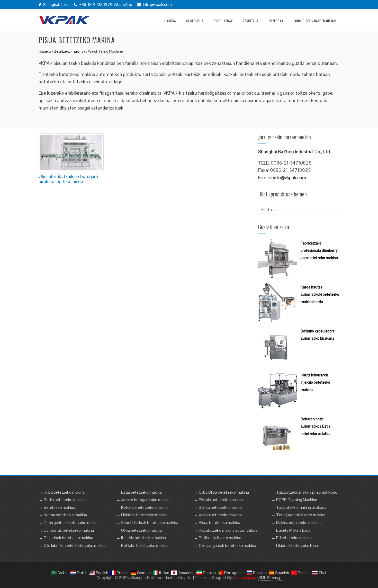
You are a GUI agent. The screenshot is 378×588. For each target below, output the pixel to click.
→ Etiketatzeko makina (291, 537)
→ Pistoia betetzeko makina (218, 499)
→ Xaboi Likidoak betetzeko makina (147, 522)
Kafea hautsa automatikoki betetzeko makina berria (320, 294)
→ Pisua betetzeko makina (217, 522)
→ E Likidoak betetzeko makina (66, 537)
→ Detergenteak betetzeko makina (69, 522)
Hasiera (170, 20)
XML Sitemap (270, 577)
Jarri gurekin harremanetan (314, 20)
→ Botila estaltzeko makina (217, 537)
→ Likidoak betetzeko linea (294, 545)
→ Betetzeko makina (57, 507)
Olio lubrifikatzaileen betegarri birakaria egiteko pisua (68, 178)
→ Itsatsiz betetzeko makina (141, 537)
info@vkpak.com (157, 4)
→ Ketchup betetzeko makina (142, 507)
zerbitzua (250, 20)
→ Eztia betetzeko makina (139, 492)
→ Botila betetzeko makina (62, 499)
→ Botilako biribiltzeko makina (142, 545)
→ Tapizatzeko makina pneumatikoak (304, 492)
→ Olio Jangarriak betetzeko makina (225, 545)
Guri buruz (194, 20)
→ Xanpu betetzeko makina (218, 515)
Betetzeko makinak (69, 51)
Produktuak (223, 20)
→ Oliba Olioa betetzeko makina (221, 492)
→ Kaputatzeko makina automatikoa (225, 530)
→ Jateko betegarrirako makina (143, 499)
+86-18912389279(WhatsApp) (105, 4)
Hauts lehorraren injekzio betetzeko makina (315, 382)
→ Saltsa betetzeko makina (218, 507)
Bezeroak (276, 20)
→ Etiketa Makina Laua (290, 530)
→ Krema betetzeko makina (63, 515)
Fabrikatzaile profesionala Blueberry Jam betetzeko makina (319, 250)
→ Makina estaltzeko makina (296, 522)
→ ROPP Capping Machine (294, 499)
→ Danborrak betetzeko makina (66, 530)
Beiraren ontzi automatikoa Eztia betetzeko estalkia (315, 426)
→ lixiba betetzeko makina (62, 492)
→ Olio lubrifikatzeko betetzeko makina (72, 545)
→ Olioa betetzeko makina (139, 530)
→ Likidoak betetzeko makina (141, 515)
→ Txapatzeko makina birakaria (298, 507)
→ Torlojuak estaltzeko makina (298, 515)
